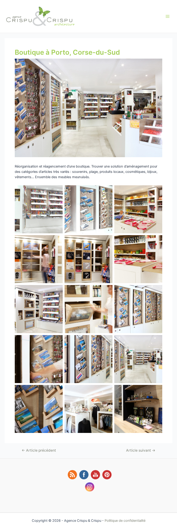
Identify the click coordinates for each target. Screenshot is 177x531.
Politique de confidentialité (125, 521)
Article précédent (39, 450)
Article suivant (140, 450)
